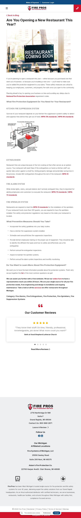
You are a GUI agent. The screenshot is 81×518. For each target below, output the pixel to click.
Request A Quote (40, 515)
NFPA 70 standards (59, 192)
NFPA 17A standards (49, 117)
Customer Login (48, 2)
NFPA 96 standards (65, 117)
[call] (77, 8)
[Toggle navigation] (7, 8)
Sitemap (66, 509)
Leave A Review (40, 427)
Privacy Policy (41, 509)
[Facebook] (39, 436)
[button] (34, 344)
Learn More (40, 390)
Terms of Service (54, 509)
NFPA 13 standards (40, 207)
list (22, 273)
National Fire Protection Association (20, 96)
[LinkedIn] (42, 436)
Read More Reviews (40, 349)
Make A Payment (32, 2)
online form (57, 279)
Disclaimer (31, 509)
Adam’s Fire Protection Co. (40, 465)
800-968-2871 (46, 423)
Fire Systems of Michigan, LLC (40, 451)
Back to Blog (13, 15)
